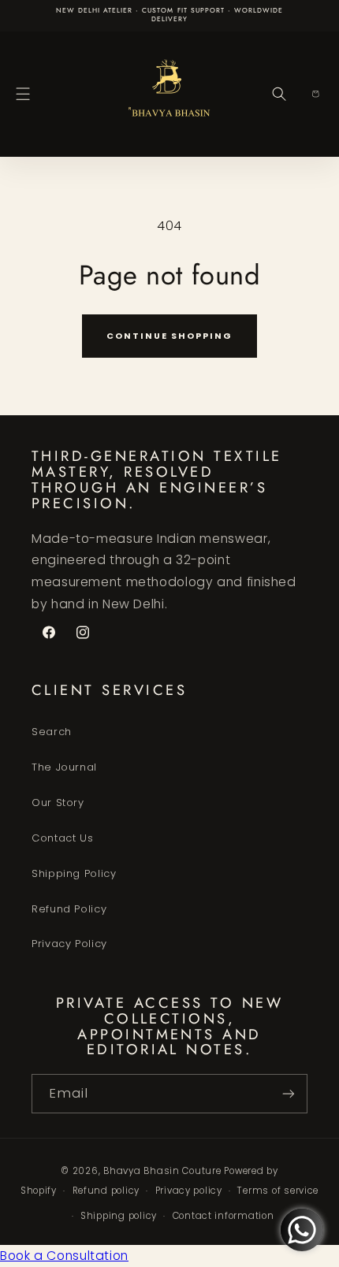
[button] (23, 94)
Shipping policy (118, 1215)
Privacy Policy (69, 943)
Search (52, 731)
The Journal (64, 767)
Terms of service (278, 1190)
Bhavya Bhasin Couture (162, 1171)
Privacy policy (188, 1190)
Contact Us (62, 837)
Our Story (58, 802)
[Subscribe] (288, 1093)
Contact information (223, 1215)
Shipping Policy (74, 873)
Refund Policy (69, 908)
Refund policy (106, 1190)
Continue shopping (169, 336)
